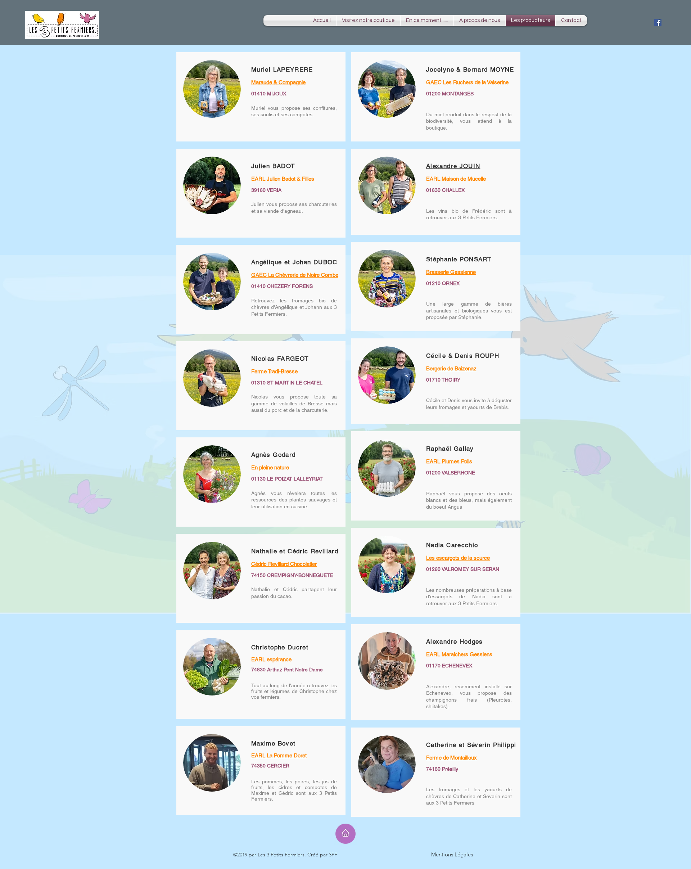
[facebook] (657, 22)
